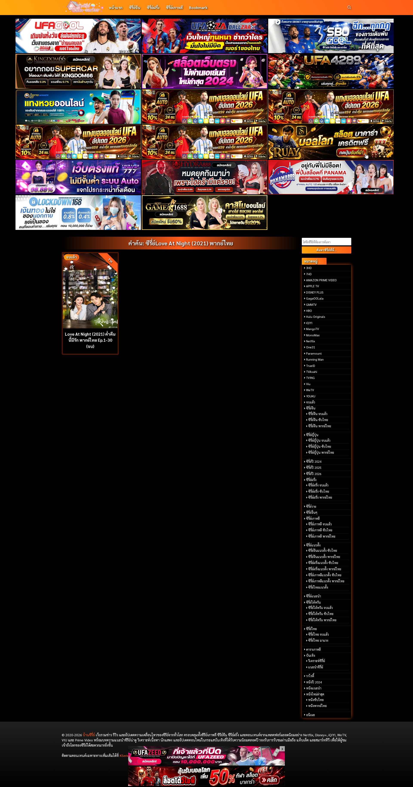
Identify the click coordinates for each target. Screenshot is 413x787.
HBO (309, 310)
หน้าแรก (115, 7)
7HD (309, 274)
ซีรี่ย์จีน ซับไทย (318, 420)
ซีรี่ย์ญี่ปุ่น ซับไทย (319, 446)
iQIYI (309, 323)
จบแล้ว (310, 402)
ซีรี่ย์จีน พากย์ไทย (319, 426)
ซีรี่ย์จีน (134, 7)
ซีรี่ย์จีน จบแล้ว (317, 414)
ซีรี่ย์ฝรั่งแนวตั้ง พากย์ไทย (324, 569)
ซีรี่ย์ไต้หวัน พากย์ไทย (322, 620)
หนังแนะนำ (313, 688)
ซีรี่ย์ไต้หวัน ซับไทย (320, 614)
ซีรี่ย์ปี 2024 (313, 461)
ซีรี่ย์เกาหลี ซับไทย (320, 530)
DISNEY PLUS (315, 292)
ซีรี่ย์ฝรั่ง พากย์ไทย (320, 497)
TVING (310, 378)
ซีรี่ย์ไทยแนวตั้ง (318, 587)
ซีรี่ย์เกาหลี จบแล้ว (320, 524)
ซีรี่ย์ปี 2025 (313, 467)
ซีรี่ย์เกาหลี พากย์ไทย (321, 536)
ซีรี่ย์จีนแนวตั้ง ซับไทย (322, 550)
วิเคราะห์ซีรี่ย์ (316, 661)
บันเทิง (310, 655)
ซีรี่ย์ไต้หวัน (313, 602)
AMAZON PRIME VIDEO (321, 280)
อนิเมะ (310, 715)
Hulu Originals (315, 316)
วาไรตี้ (310, 676)
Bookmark (198, 7)
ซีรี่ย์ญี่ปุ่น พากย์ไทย (321, 452)
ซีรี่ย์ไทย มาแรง (318, 640)
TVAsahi (311, 372)
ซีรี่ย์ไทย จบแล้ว (318, 634)
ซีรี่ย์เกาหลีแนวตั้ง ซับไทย (324, 575)
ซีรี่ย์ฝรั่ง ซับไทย (318, 491)
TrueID (310, 365)
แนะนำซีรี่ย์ (315, 667)
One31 (310, 347)
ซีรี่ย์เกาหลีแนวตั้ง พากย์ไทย (326, 581)
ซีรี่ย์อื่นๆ (311, 512)
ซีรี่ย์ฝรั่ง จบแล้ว (318, 485)
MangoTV (312, 329)
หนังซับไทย (316, 700)
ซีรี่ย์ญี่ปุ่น (312, 435)
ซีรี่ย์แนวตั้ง (313, 545)
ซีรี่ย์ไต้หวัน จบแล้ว (320, 608)
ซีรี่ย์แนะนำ (313, 596)
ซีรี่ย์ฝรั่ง (153, 7)
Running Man (315, 359)
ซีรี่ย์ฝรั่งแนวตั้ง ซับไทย (323, 563)
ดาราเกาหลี (313, 649)
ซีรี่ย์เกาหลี (174, 7)
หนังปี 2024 (314, 682)
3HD (309, 268)
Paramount (314, 353)
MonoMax (313, 335)
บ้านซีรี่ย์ (89, 735)
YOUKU (310, 396)
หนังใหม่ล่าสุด (315, 694)
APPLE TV (312, 286)
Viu (308, 384)
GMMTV (311, 304)
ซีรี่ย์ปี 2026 (313, 474)
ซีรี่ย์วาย (311, 506)
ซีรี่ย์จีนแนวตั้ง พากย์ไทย (324, 557)
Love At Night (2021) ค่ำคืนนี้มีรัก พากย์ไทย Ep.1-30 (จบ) (90, 340)
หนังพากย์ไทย (317, 706)
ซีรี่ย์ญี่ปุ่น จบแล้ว (319, 440)
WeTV (310, 390)
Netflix (310, 341)
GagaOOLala (315, 298)
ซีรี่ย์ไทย (311, 629)
